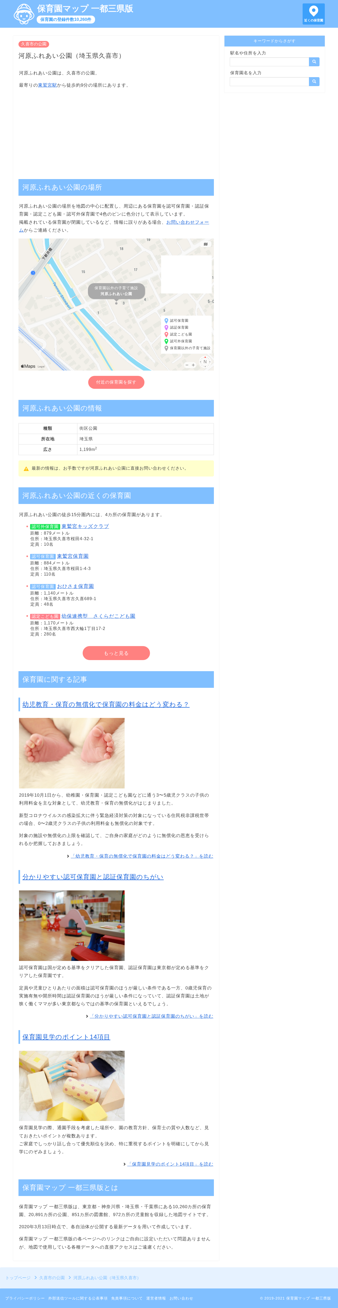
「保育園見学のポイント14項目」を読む (170, 1164)
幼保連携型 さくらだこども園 (98, 616)
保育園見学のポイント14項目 (66, 1036)
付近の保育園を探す (116, 382)
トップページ (18, 1278)
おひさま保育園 (75, 586)
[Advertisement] (116, 131)
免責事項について (127, 1298)
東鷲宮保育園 (73, 556)
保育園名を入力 (246, 73)
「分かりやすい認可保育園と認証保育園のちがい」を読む (151, 1016)
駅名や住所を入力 (248, 53)
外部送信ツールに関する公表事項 (78, 1298)
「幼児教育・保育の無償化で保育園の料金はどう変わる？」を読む (142, 856)
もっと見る (116, 653)
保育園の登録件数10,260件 (65, 19)
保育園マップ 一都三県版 (85, 8)
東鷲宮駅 (47, 85)
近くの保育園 (313, 20)
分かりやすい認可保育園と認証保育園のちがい (93, 876)
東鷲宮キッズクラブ (85, 526)
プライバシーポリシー (25, 1298)
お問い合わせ (181, 1298)
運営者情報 (156, 1298)
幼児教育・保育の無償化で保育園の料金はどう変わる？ (106, 704)
